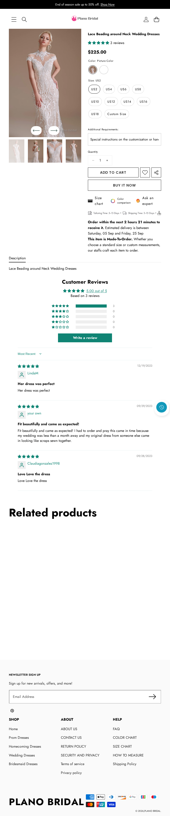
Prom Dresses (19, 737)
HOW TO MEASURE (128, 755)
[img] (28, 366)
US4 (109, 89)
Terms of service (72, 763)
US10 (95, 101)
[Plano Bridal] (85, 19)
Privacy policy (71, 772)
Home (13, 728)
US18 (95, 114)
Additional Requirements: (103, 129)
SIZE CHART (122, 746)
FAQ (116, 728)
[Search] (24, 20)
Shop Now (107, 4)
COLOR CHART (125, 737)
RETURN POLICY (73, 746)
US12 (111, 101)
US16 (143, 101)
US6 (123, 89)
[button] (156, 20)
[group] (16, 151)
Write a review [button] (85, 337)
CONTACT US (71, 737)
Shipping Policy (124, 763)
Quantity (93, 152)
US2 (94, 89)
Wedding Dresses (22, 755)
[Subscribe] (152, 696)
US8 (138, 89)
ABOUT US (69, 728)
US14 (127, 101)
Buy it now (124, 185)
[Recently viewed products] (161, 407)
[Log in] (146, 20)
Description (17, 258)
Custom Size (116, 114)
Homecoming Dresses (25, 746)
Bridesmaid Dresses (23, 763)
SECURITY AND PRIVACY (80, 755)
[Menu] (14, 20)
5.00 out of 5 (96, 290)
